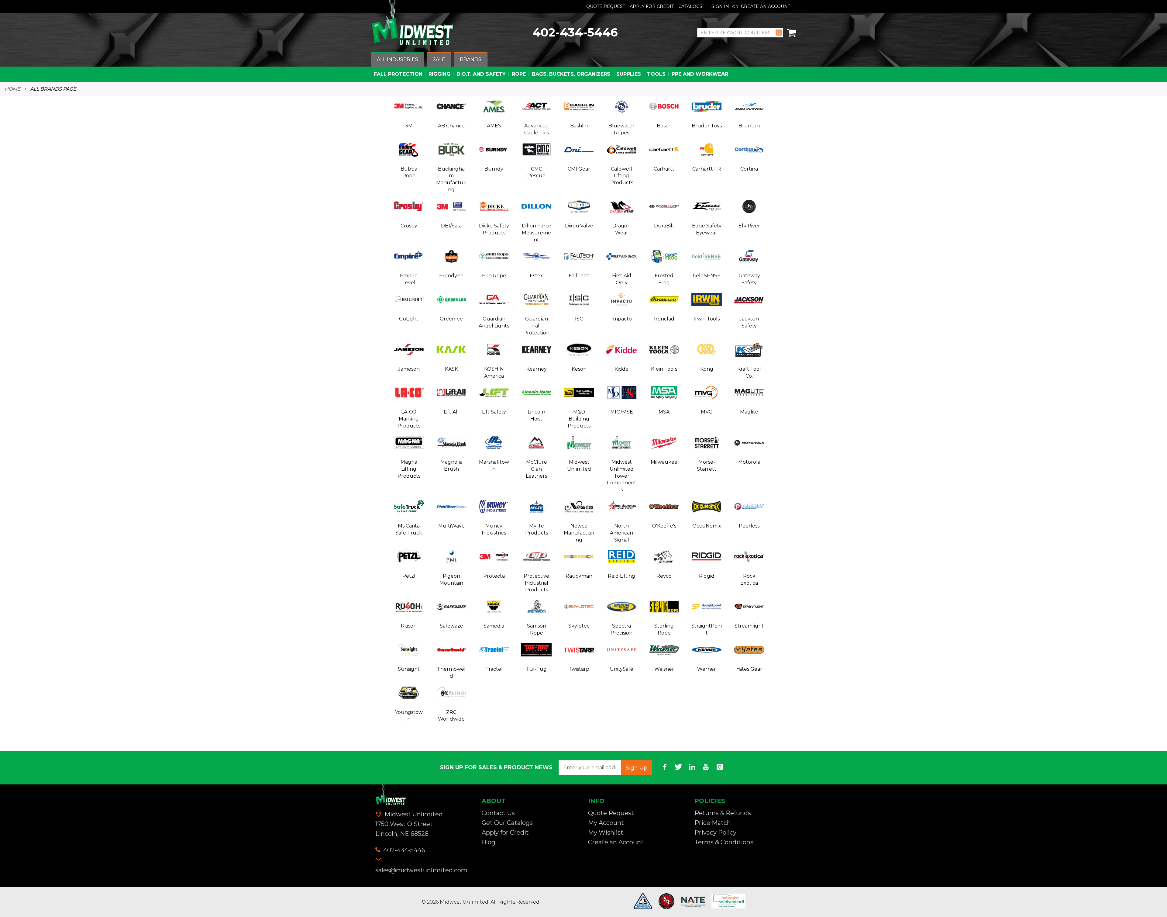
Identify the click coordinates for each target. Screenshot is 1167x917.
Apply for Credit (505, 832)
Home (12, 89)
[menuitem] (397, 59)
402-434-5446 (575, 32)
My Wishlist (605, 832)
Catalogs (690, 6)
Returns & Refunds (722, 813)
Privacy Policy (715, 832)
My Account (606, 822)
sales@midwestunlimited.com (421, 870)
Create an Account (765, 6)
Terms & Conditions (723, 842)
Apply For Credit (652, 6)
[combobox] (740, 32)
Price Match (712, 822)
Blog (488, 842)
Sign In (720, 6)
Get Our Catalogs (507, 822)
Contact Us (498, 813)
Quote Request (605, 6)
